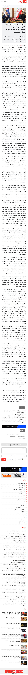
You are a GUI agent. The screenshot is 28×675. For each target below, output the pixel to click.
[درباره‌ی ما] (22, 671)
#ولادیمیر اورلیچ (22, 438)
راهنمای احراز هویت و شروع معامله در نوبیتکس (17, 599)
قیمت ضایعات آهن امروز (21, 499)
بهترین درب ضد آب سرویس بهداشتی (19, 560)
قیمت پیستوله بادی (22, 522)
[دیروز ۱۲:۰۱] (24, 658)
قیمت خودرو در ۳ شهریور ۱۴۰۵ (14, 629)
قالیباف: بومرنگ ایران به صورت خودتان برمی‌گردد (15, 416)
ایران (24, 6)
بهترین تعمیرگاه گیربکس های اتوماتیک (18, 489)
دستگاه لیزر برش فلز (22, 487)
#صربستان (23, 434)
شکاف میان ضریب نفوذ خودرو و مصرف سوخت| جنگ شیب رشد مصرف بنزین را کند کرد (11, 635)
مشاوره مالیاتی (22, 520)
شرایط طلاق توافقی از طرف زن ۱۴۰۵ (19, 540)
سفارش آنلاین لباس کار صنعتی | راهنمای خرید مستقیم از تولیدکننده (14, 554)
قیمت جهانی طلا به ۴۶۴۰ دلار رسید (13, 623)
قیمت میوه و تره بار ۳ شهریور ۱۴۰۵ (13, 651)
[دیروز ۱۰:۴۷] (24, 647)
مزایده (24, 495)
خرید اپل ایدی (22, 491)
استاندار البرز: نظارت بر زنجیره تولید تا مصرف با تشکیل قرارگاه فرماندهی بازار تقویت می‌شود (11, 613)
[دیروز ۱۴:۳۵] (24, 641)
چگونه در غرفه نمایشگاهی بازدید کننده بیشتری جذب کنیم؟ (15, 552)
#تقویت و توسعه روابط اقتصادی (13, 434)
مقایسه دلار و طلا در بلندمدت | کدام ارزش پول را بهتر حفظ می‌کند (14, 538)
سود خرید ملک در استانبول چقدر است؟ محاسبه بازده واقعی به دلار (14, 545)
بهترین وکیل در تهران (21, 485)
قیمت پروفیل (23, 503)
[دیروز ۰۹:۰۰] (24, 636)
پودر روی (23, 518)
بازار (21, 45)
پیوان (24, 497)
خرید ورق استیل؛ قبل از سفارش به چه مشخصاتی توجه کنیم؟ (15, 543)
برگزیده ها (24, 527)
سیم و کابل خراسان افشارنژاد (20, 507)
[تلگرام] (14, 671)
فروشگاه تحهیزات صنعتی (21, 514)
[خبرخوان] (11, 671)
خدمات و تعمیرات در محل (21, 524)
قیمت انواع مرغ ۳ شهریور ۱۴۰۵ (14, 645)
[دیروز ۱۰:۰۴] (24, 630)
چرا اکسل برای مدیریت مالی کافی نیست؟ (18, 509)
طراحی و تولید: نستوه (14, 673)
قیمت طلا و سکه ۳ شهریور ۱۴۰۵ (13, 662)
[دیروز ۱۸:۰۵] (24, 614)
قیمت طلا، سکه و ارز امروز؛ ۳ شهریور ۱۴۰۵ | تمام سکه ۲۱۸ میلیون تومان (11, 640)
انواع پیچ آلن (23, 501)
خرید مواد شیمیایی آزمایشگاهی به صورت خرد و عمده (16, 566)
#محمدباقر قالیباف (21, 436)
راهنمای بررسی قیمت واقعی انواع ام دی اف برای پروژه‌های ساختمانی (14, 577)
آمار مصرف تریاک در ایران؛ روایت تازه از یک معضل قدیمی (15, 531)
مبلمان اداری (23, 511)
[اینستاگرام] (17, 671)
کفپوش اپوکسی (22, 505)
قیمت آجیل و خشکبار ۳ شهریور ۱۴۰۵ (13, 618)
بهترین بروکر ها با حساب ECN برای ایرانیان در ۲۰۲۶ (16, 580)
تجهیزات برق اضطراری (21, 483)
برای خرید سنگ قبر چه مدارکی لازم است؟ (18, 562)
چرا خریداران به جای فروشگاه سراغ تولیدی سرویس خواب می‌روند (14, 601)
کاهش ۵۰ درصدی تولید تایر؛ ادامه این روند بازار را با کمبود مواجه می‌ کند (11, 657)
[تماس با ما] (19, 671)
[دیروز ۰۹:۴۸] (24, 625)
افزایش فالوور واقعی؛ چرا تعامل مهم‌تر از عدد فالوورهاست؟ (15, 568)
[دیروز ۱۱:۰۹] (24, 619)
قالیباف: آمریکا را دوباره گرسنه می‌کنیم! (17, 414)
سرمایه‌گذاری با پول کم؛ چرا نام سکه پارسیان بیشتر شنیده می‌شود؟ (14, 547)
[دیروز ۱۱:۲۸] (24, 663)
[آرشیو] (9, 671)
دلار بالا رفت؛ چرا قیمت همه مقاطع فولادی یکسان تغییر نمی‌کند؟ (14, 536)
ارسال (3, 459)
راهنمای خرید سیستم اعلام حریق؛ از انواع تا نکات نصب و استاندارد (14, 564)
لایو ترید (23, 516)
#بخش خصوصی (13, 436)
